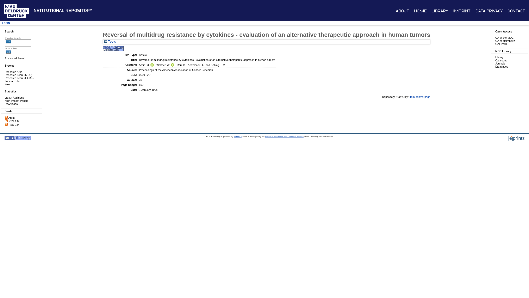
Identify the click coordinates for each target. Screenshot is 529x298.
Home (420, 11)
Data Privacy (489, 11)
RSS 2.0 (13, 124)
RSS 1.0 (13, 121)
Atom (11, 117)
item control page (420, 96)
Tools (111, 41)
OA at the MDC (504, 37)
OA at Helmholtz (505, 40)
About (402, 11)
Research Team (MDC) (18, 75)
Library (440, 11)
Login (6, 23)
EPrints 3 (238, 137)
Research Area (13, 71)
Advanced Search (15, 58)
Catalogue (501, 60)
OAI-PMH (501, 43)
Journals (500, 63)
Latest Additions (14, 97)
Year (7, 84)
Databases (501, 66)
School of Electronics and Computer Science (284, 137)
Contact (516, 11)
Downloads (11, 103)
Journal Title (12, 81)
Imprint (462, 11)
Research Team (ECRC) (19, 78)
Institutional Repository (62, 10)
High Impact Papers (17, 100)
